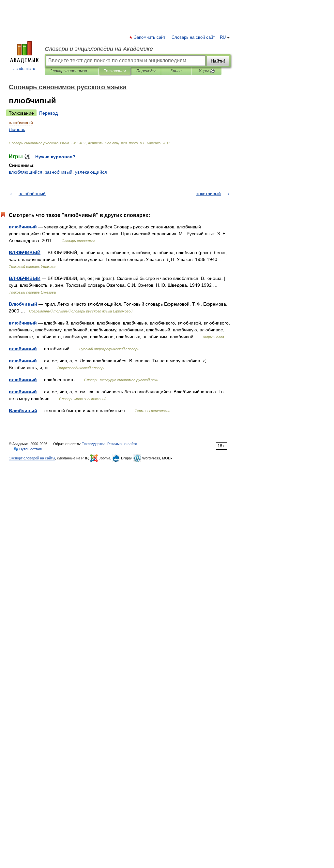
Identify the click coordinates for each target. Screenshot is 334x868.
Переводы (146, 71)
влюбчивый (23, 226)
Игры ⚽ (207, 71)
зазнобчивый (58, 172)
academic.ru (24, 68)
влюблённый (32, 193)
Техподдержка (93, 444)
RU (223, 37)
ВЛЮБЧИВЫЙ (24, 252)
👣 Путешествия (28, 449)
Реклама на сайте (122, 444)
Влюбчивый (23, 304)
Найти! (218, 61)
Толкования (115, 71)
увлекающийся (91, 172)
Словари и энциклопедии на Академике (99, 49)
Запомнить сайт (150, 37)
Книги (176, 71)
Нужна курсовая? (55, 156)
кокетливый (208, 193)
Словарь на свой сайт (193, 37)
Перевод (48, 113)
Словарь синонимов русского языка (72, 71)
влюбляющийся (25, 172)
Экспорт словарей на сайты (32, 458)
